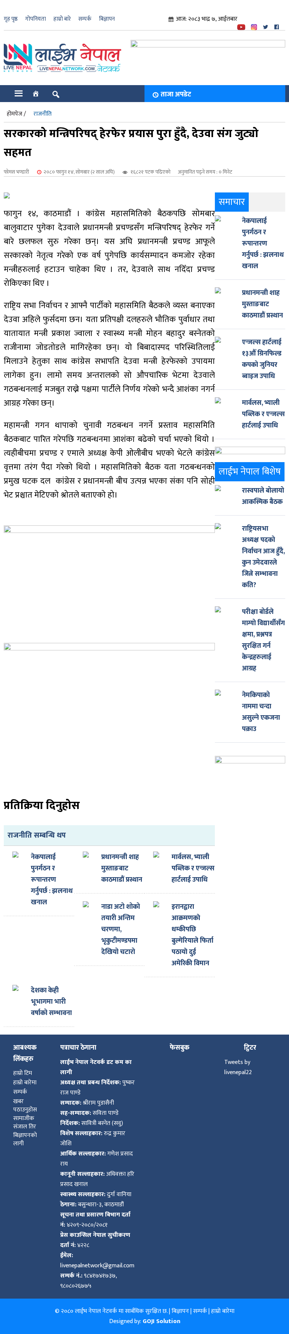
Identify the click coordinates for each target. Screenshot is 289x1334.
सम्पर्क (84, 19)
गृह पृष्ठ (11, 19)
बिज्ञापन (107, 19)
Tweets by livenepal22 (238, 1067)
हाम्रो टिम (22, 1073)
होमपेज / (16, 114)
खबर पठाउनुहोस (25, 1105)
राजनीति (42, 114)
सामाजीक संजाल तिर (24, 1122)
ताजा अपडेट (176, 94)
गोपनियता (35, 19)
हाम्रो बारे (62, 19)
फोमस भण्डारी (16, 172)
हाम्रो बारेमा (25, 1083)
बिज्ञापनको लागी (25, 1139)
